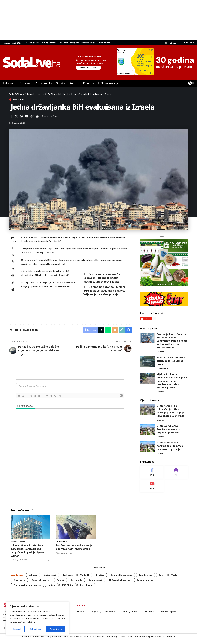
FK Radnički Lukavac (119, 580)
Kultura (52, 585)
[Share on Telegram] (12, 268)
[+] (59, 395)
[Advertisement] (86, 20)
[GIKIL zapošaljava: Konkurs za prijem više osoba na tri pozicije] (147, 446)
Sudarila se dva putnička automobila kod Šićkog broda (171, 361)
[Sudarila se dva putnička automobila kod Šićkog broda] (147, 361)
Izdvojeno (68, 575)
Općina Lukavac (145, 580)
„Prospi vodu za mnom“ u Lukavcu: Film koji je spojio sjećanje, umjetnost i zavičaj (101, 277)
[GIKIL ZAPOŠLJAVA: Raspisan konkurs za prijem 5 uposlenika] (147, 429)
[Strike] (31, 395)
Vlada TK (84, 575)
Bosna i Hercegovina (121, 575)
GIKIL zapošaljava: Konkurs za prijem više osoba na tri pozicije (170, 446)
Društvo (53, 43)
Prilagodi (17, 629)
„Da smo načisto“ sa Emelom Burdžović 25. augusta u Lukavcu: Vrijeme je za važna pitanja (104, 290)
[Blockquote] (43, 395)
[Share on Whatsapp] (21, 116)
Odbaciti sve (35, 629)
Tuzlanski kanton (41, 580)
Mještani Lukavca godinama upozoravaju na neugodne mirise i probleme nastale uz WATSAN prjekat (172, 381)
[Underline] (27, 395)
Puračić (60, 580)
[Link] (51, 395)
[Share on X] (16, 116)
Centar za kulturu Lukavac (27, 585)
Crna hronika (104, 43)
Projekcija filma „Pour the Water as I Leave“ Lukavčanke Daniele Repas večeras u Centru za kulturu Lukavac (172, 341)
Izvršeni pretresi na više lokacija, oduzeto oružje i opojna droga (74, 547)
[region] (37, 618)
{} (55, 395)
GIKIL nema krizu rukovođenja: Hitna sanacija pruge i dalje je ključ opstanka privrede (170, 410)
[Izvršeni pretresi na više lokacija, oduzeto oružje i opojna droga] (76, 527)
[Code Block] (47, 395)
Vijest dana (19, 580)
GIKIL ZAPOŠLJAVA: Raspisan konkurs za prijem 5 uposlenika (168, 429)
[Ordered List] (35, 395)
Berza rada (76, 580)
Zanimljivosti (95, 580)
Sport (162, 575)
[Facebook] (184, 42)
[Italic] (23, 395)
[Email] (27, 116)
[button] (170, 42)
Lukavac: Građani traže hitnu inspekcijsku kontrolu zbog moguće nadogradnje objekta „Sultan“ (27, 550)
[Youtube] (152, 485)
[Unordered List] (39, 395)
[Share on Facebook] (11, 116)
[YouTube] (187, 42)
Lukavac (44, 43)
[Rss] (194, 42)
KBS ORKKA (68, 585)
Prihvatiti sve (56, 629)
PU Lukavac (86, 585)
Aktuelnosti (34, 43)
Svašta (22, 541)
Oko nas (93, 43)
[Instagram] (190, 42)
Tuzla (174, 575)
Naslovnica (75, 43)
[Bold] (19, 395)
